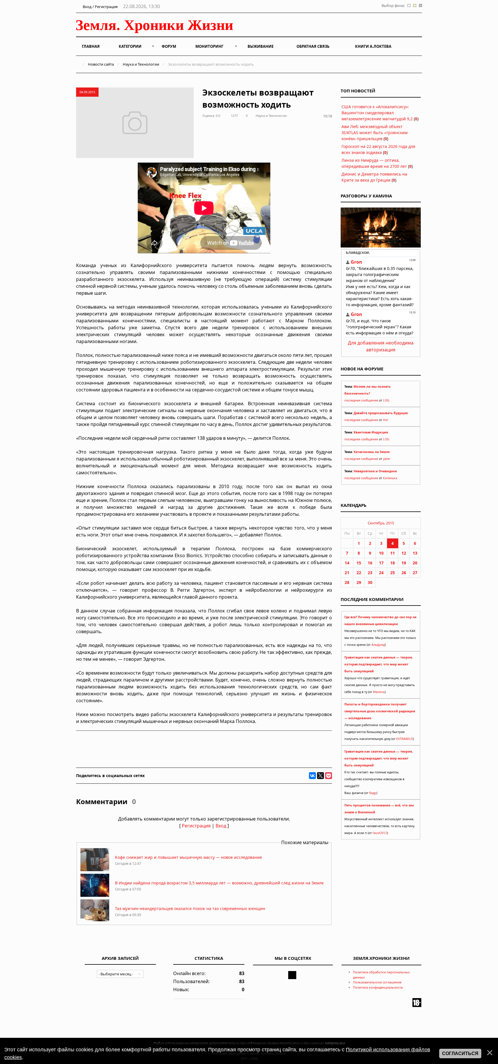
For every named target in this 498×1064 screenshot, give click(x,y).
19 (403, 563)
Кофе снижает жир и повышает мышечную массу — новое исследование (188, 857)
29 (358, 582)
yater (386, 459)
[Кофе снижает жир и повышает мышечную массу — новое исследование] (94, 869)
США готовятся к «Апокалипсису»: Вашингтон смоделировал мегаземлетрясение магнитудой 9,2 (377, 112)
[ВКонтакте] (312, 775)
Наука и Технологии (141, 64)
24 (381, 572)
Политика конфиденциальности (378, 987)
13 (415, 553)
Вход (221, 826)
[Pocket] (328, 775)
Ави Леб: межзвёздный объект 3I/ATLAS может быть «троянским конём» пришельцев (375, 132)
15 (358, 563)
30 (370, 582)
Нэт (385, 420)
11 (392, 553)
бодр (372, 793)
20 (415, 563)
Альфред (378, 645)
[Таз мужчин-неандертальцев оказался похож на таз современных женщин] (94, 921)
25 (392, 572)
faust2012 (380, 833)
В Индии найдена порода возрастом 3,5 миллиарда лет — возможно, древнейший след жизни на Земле (219, 883)
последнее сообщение (361, 400)
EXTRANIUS (404, 739)
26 (403, 572)
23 (370, 572)
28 (347, 582)
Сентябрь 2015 (381, 523)
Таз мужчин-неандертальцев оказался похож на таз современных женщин (190, 908)
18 (392, 563)
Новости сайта (101, 64)
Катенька (390, 478)
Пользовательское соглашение (377, 982)
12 (403, 553)
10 (381, 553)
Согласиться (460, 1053)
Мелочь (379, 692)
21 (347, 572)
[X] (320, 775)
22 (358, 572)
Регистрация (196, 826)
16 (370, 563)
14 (347, 563)
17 (381, 563)
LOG (386, 400)
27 (415, 572)
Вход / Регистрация (100, 6)
